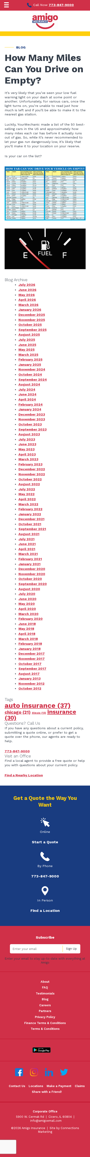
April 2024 (27, 399)
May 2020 (26, 604)
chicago (18, 712)
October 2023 (30, 424)
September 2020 (32, 584)
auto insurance (38, 705)
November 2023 (31, 419)
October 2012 (29, 688)
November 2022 (31, 474)
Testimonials (45, 993)
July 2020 (26, 594)
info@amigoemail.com (46, 1120)
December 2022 (31, 469)
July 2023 (26, 439)
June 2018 (27, 624)
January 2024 (29, 409)
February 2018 (30, 643)
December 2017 (31, 653)
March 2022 (28, 504)
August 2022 (29, 484)
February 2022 (30, 509)
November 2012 (31, 683)
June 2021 (27, 544)
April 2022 (27, 499)
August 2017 (29, 673)
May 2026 (26, 295)
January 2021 (29, 564)
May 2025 (26, 349)
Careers (45, 1005)
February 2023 (30, 464)
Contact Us (17, 1086)
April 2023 (27, 454)
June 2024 (27, 394)
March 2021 (28, 554)
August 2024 (29, 384)
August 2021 (28, 534)
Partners (45, 1011)
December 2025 (31, 314)
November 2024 (31, 369)
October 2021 (29, 524)
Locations (36, 1086)
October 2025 (30, 324)
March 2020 (28, 614)
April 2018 (26, 634)
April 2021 (26, 549)
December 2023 (31, 414)
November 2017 (31, 658)
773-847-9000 (61, 5)
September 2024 (32, 379)
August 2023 (29, 434)
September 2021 (32, 529)
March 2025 (28, 354)
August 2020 (29, 589)
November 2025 (31, 320)
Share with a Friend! (47, 1092)
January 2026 (29, 309)
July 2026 (26, 284)
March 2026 (28, 305)
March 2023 (28, 459)
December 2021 (31, 519)
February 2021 (30, 559)
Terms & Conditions (45, 1028)
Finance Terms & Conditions (45, 1023)
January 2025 (29, 364)
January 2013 (29, 678)
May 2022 (26, 494)
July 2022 (26, 489)
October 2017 (30, 664)
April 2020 (27, 609)
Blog (45, 999)
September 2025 (32, 329)
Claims (80, 1086)
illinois (39, 712)
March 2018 (28, 639)
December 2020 (31, 569)
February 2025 (30, 359)
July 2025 (26, 339)
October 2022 (30, 479)
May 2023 (26, 449)
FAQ (45, 987)
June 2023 (27, 444)
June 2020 (27, 599)
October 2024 (30, 374)
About (45, 981)
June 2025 (27, 344)
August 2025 (29, 334)
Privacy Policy (45, 1017)
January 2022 (29, 514)
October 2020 (30, 579)
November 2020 (31, 574)
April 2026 (27, 299)
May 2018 (26, 628)
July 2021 (26, 539)
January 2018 (29, 649)
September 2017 (32, 668)
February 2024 (30, 404)
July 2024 (26, 389)
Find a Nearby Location (24, 775)
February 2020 (30, 619)
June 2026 (27, 290)
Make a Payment (59, 1086)
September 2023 (32, 429)
